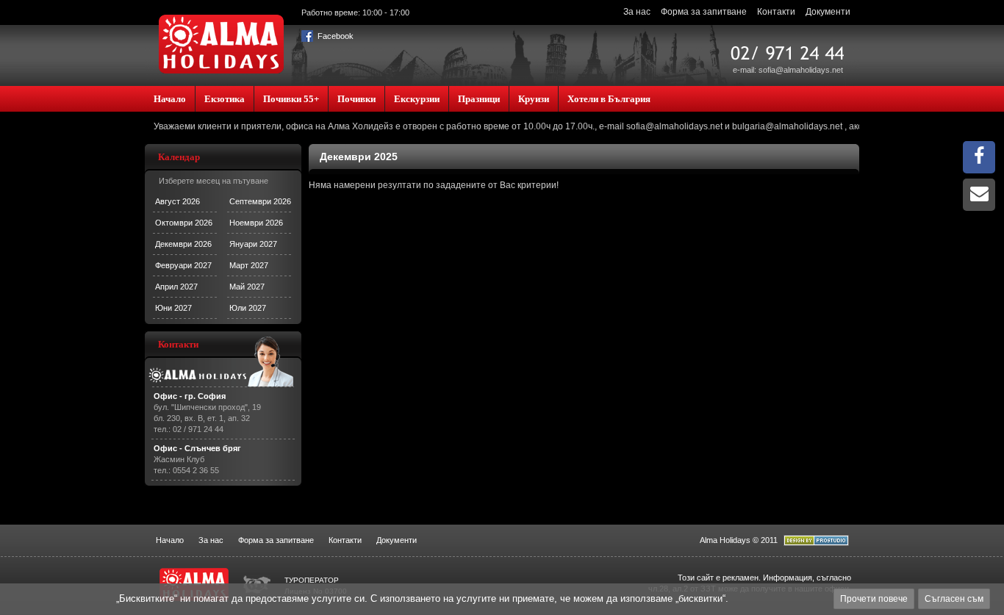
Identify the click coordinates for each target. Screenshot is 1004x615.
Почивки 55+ (291, 98)
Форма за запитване (704, 12)
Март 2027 (248, 265)
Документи (828, 12)
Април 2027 (176, 286)
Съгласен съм (954, 599)
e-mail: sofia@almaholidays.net (788, 69)
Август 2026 (177, 201)
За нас (636, 12)
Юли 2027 (247, 307)
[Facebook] (979, 159)
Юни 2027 (173, 307)
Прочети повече (874, 599)
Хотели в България (608, 98)
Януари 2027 (253, 244)
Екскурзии (417, 98)
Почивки (356, 98)
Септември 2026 (260, 201)
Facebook (334, 36)
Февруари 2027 (183, 265)
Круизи (533, 98)
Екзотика (224, 98)
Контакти (776, 12)
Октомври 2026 (183, 222)
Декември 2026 (183, 244)
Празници (479, 98)
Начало (170, 98)
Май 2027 (247, 286)
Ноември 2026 (256, 222)
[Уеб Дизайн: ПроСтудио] (816, 543)
